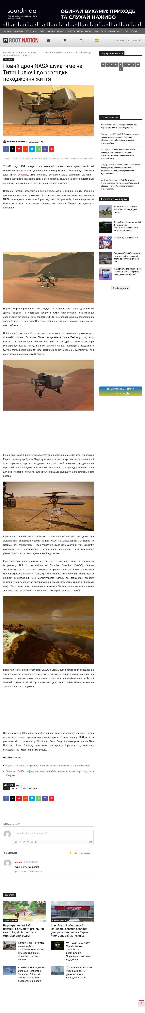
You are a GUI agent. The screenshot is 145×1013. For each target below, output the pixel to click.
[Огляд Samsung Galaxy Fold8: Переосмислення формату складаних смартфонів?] (105, 273)
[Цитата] (32, 842)
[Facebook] (6, 149)
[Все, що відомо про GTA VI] (105, 242)
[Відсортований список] (24, 842)
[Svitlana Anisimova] (5, 141)
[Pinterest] (19, 149)
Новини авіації (59, 920)
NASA (14, 788)
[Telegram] (32, 149)
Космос (23, 788)
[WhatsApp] (38, 149)
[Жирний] (16, 842)
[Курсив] (20, 842)
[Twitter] (107, 65)
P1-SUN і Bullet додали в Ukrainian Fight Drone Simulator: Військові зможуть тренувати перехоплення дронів (31, 974)
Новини (22, 52)
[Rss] (103, 65)
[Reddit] (125, 65)
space (19, 785)
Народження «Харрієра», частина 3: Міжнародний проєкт (125, 209)
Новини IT (36, 52)
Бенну (32, 316)
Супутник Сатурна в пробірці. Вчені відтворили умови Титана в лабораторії (48, 765)
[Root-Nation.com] (21, 40)
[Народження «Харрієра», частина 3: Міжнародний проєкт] (105, 211)
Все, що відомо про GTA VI (126, 238)
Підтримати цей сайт (121, 288)
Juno (18, 745)
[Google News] (121, 69)
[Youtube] (138, 65)
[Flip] (51, 149)
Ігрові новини (10, 920)
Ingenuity (16, 459)
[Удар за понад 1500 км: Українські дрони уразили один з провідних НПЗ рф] (57, 970)
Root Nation (8, 52)
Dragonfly (23, 174)
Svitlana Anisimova (17, 141)
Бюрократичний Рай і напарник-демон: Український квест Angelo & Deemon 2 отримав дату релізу (23, 930)
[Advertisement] (48, 230)
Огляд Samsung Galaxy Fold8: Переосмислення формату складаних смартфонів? (127, 271)
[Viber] (45, 149)
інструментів (64, 199)
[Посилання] (36, 842)
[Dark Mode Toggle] (141, 1003)
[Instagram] (129, 65)
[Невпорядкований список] (28, 842)
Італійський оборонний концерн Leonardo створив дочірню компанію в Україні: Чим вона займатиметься (70, 930)
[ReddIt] (25, 149)
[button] (81, 41)
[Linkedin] (121, 65)
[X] (12, 149)
